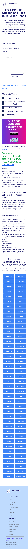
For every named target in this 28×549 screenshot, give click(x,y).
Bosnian (8, 296)
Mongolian (20, 391)
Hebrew (8, 341)
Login (11, 515)
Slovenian (9, 436)
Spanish (8, 316)
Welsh (20, 301)
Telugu (9, 456)
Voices (12, 500)
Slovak (21, 431)
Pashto (9, 421)
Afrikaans (9, 276)
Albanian (8, 441)
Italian (20, 356)
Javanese (9, 366)
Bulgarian (20, 286)
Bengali (20, 291)
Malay (20, 396)
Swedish (20, 446)
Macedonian (20, 386)
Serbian (20, 441)
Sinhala (9, 431)
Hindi (20, 341)
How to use (12, 521)
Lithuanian (21, 381)
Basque (9, 321)
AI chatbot (9, 115)
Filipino (21, 326)
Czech (9, 301)
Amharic (20, 276)
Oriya (20, 411)
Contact (12, 505)
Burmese (20, 401)
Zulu (8, 476)
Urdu (8, 466)
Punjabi (9, 416)
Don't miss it (14, 133)
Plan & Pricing (14, 507)
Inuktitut (8, 361)
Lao (9, 381)
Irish (20, 331)
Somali (21, 436)
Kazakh (9, 371)
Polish (20, 416)
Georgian (20, 366)
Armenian (9, 351)
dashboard (4, 149)
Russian (20, 426)
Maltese (8, 401)
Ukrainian (20, 461)
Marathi (8, 396)
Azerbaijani (8, 286)
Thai (20, 456)
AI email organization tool (15, 103)
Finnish (9, 326)
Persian (20, 321)
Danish (9, 306)
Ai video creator (12, 98)
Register (12, 512)
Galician (8, 336)
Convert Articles (20, 476)
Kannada (8, 376)
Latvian (9, 386)
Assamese (21, 281)
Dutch (8, 411)
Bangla (9, 291)
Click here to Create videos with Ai (14, 87)
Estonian (20, 316)
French (9, 331)
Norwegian (9, 406)
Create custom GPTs (13, 108)
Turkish (9, 461)
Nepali (20, 406)
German (20, 306)
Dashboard (8, 164)
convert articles (14, 524)
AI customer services (14, 111)
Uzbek (20, 466)
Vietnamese (8, 471)
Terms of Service (10, 538)
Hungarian (20, 346)
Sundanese (8, 446)
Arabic (9, 281)
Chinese (20, 471)
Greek (8, 311)
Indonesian (20, 351)
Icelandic (8, 356)
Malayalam (9, 391)
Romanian (9, 426)
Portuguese (20, 421)
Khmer (21, 371)
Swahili (9, 451)
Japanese (20, 361)
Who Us (12, 502)
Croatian (8, 346)
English (20, 311)
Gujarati (20, 336)
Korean (20, 376)
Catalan (20, 296)
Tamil (20, 451)
